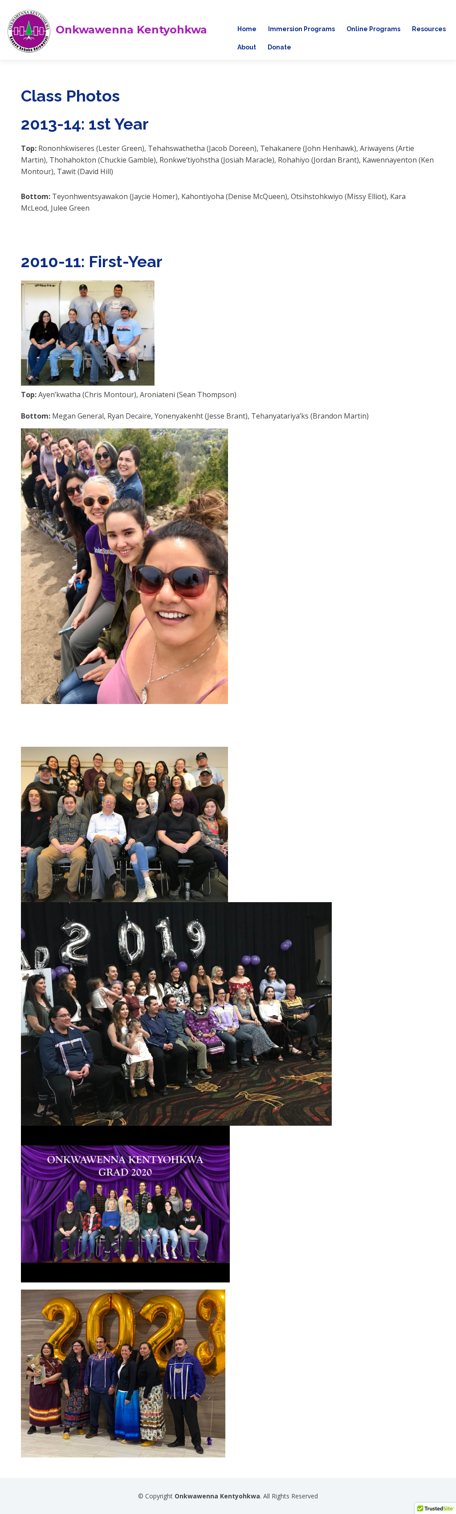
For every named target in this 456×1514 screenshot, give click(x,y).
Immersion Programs (301, 29)
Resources (429, 29)
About (246, 47)
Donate (279, 47)
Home (246, 29)
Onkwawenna (131, 29)
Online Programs (373, 29)
